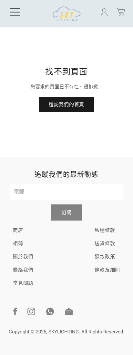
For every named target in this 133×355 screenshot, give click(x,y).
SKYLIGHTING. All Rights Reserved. (86, 332)
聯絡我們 (23, 270)
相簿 (18, 243)
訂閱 (66, 212)
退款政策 (105, 257)
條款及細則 (107, 270)
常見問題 (23, 283)
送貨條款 (105, 243)
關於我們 (23, 257)
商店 (18, 230)
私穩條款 (105, 230)
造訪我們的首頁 (66, 104)
